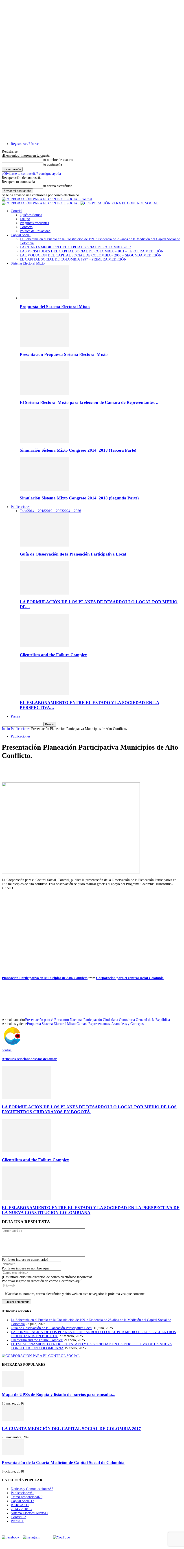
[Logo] (41, 203)
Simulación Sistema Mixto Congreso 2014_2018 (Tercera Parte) (78, 450)
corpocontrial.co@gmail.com (30, 1545)
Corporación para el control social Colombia (130, 978)
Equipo (25, 219)
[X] (25, 769)
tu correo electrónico (57, 186)
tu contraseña (52, 164)
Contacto (26, 227)
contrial (7, 1050)
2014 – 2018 (36, 511)
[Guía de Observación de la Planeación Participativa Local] (44, 545)
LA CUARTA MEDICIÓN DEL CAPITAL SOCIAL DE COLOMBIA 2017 (75, 247)
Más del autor (46, 1059)
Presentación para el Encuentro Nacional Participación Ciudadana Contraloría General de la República (97, 1020)
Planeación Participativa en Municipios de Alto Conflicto (45, 978)
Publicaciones (20, 507)
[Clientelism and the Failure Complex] (44, 646)
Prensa (15, 716)
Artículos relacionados (19, 1059)
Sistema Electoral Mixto (28, 263)
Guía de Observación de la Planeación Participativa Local (73, 554)
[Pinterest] (41, 769)
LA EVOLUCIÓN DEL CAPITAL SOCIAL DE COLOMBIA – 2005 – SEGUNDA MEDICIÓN (91, 255)
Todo (23, 511)
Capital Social (21, 235)
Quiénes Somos (31, 215)
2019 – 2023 (54, 511)
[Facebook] (9, 769)
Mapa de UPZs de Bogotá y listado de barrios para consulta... (58, 1394)
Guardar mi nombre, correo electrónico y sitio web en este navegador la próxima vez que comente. (75, 1294)
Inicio (6, 729)
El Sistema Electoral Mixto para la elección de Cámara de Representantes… (89, 402)
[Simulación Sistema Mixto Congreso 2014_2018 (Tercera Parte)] (44, 441)
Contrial (16, 211)
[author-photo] (12, 1046)
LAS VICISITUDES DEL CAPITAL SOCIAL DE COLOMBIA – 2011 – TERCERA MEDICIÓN (92, 251)
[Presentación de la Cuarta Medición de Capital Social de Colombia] (13, 1454)
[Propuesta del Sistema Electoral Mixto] (44, 298)
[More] (74, 769)
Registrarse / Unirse (25, 144)
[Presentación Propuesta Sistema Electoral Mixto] (44, 346)
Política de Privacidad (35, 231)
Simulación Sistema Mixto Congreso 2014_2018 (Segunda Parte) (79, 498)
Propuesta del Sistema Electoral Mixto (55, 306)
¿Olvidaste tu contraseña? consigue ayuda (31, 173)
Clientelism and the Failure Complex (53, 654)
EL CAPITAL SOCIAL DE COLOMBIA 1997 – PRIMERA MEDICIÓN (73, 259)
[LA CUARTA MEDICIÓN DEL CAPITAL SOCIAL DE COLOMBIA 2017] (13, 1420)
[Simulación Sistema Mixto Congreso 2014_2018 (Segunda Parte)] (44, 489)
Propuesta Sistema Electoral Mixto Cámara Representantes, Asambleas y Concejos (85, 1024)
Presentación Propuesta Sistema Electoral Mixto (64, 354)
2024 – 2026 (72, 511)
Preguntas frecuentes (34, 223)
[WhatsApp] (57, 769)
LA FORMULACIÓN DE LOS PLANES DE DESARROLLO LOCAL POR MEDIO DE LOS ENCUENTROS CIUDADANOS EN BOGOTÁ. (89, 1109)
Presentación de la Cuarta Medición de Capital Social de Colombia (63, 1462)
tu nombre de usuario (58, 160)
